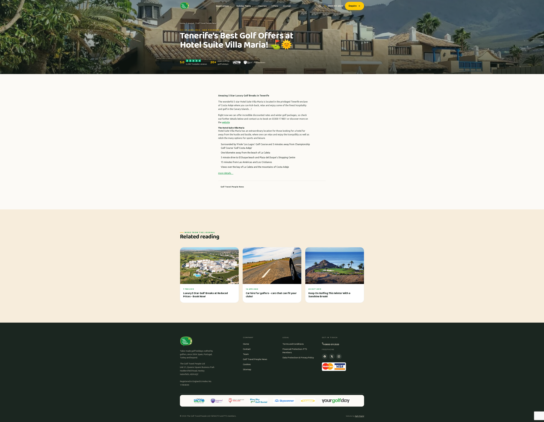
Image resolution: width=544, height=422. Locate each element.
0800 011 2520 (335, 6)
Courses (262, 6)
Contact (247, 349)
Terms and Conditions (293, 344)
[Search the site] (319, 6)
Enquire (353, 6)
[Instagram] (339, 356)
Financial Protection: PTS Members (294, 351)
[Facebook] (325, 356)
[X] (332, 356)
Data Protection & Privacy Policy (298, 357)
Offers (274, 6)
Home (182, 23)
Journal (287, 6)
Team (246, 354)
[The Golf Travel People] (184, 6)
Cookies (247, 364)
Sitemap (247, 369)
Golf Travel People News (255, 359)
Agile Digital (359, 416)
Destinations (222, 6)
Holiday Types (243, 6)
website (226, 122)
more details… (225, 173)
